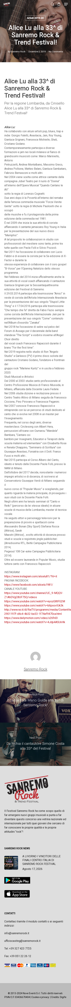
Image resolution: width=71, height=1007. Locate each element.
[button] (66, 4)
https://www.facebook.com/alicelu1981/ (28, 584)
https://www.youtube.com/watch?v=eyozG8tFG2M (34, 601)
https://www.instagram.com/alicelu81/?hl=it (30, 576)
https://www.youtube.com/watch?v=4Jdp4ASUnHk (34, 622)
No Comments (56, 51)
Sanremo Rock (18, 51)
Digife (63, 997)
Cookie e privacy (40, 997)
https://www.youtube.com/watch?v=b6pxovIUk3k (33, 605)
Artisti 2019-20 (35, 18)
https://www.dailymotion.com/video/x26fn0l (31, 618)
